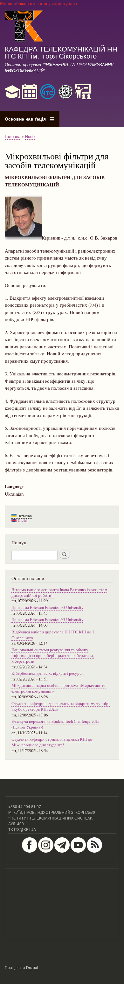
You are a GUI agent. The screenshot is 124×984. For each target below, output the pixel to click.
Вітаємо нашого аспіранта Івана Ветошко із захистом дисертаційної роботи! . (59, 592)
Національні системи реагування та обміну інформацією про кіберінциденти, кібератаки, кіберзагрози (52, 655)
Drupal (32, 967)
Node (30, 136)
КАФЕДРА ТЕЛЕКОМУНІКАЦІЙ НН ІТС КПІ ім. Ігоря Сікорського (61, 51)
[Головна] (24, 27)
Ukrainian (24, 515)
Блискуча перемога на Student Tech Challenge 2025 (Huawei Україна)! (55, 724)
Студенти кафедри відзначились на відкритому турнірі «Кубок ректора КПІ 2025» (60, 706)
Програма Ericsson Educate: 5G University (47, 607)
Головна (12, 136)
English (22, 520)
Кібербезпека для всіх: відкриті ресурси (47, 673)
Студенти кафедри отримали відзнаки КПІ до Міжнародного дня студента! (51, 742)
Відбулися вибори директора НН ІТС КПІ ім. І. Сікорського (53, 634)
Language (14, 487)
